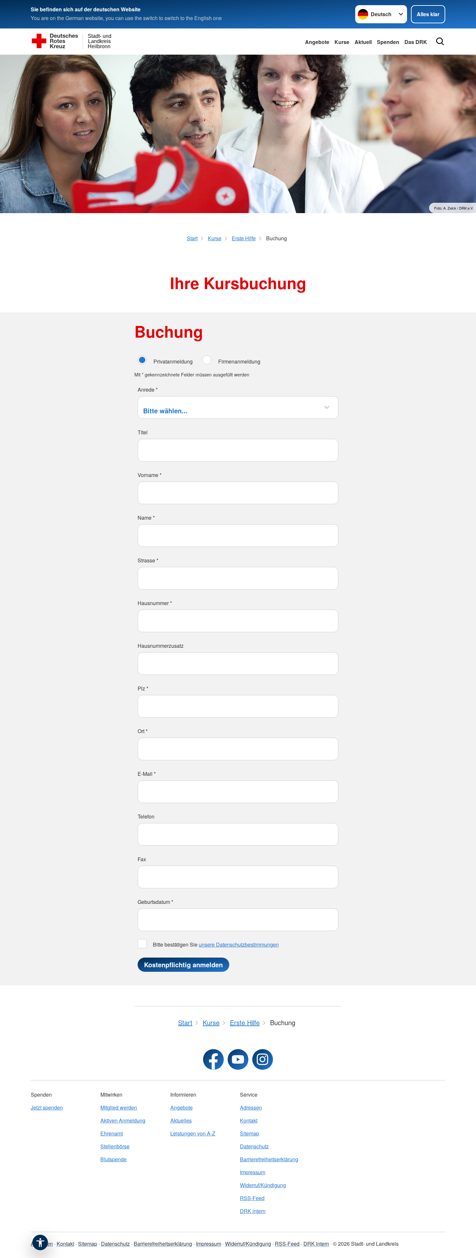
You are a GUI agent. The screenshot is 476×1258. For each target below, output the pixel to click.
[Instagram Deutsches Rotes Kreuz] (262, 1059)
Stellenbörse (115, 1146)
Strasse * (148, 560)
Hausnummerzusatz (161, 645)
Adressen (251, 1107)
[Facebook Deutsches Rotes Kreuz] (213, 1059)
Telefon (146, 816)
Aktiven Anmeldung (122, 1120)
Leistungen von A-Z (192, 1133)
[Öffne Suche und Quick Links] (440, 41)
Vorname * (150, 475)
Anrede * (148, 389)
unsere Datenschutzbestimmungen (239, 944)
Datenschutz (254, 1146)
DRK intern (253, 1211)
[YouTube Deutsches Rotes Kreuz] (238, 1059)
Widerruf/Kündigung (263, 1185)
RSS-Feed (252, 1198)
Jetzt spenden (47, 1107)
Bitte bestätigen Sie (215, 944)
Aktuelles (181, 1120)
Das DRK (415, 42)
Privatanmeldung (173, 361)
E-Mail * (147, 773)
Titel (143, 432)
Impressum (252, 1172)
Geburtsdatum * (155, 902)
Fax (142, 859)
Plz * (143, 688)
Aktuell (363, 42)
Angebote (317, 42)
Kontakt (248, 1120)
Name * (146, 517)
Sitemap (249, 1133)
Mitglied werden (118, 1107)
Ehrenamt (111, 1133)
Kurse (341, 42)
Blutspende (113, 1159)
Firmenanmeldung (239, 361)
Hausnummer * (155, 603)
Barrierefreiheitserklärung (269, 1159)
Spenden (388, 42)
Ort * (143, 731)
